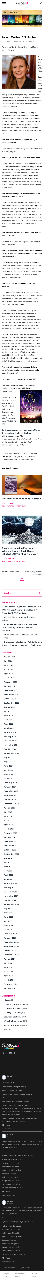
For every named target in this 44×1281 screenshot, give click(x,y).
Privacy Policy (6, 1275)
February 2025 (10, 732)
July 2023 (8, 812)
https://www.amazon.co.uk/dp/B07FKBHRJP (9, 421)
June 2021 (8, 917)
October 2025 (10, 699)
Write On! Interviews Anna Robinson (21, 499)
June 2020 (8, 967)
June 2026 (8, 665)
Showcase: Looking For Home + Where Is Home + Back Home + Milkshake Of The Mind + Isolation (20, 551)
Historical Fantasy (9, 456)
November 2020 (11, 946)
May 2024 (8, 770)
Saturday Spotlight (15, 1017)
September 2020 (11, 955)
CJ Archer (23, 453)
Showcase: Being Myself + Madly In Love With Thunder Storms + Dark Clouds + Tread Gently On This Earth (21, 610)
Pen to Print (11, 1076)
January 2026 (10, 686)
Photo (8, 1125)
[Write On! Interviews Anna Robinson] (22, 485)
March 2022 (9, 879)
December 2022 (11, 841)
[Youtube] (14, 1053)
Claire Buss (33, 453)
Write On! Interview (10, 459)
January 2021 (10, 938)
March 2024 (9, 779)
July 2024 (8, 762)
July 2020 (8, 963)
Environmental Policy (20, 1275)
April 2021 (8, 925)
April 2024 (8, 774)
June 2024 (8, 766)
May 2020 (8, 971)
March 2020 (9, 980)
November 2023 (11, 795)
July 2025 (8, 711)
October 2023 (10, 799)
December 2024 (11, 741)
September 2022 (11, 854)
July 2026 (8, 661)
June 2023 (8, 816)
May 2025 (8, 720)
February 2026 (10, 682)
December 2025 (11, 690)
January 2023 (10, 837)
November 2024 (11, 745)
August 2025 (9, 707)
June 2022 (8, 867)
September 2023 (11, 804)
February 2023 (10, 833)
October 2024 (10, 749)
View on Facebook (6, 1129)
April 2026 (8, 674)
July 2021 (8, 913)
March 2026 (9, 678)
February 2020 (10, 984)
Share (14, 1129)
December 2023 (11, 791)
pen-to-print (21, 456)
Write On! (31, 456)
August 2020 (10, 959)
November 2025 (11, 695)
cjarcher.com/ (7, 388)
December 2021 (11, 892)
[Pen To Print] (22, 3)
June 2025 (8, 716)
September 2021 (11, 904)
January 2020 (10, 988)
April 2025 (8, 724)
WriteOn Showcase (15, 1025)
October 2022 (10, 850)
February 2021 (10, 934)
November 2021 (11, 896)
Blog (8, 1029)
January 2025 (10, 737)
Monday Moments (14, 1013)
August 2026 (9, 657)
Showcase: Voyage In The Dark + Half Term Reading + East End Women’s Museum (20, 627)
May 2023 (8, 820)
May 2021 (8, 921)
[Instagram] (10, 1053)
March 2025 (9, 728)
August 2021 (9, 909)
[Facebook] (7, 1053)
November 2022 (11, 846)
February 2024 (10, 783)
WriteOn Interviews (27, 42)
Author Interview (13, 453)
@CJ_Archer (12, 391)
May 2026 (8, 669)
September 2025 (11, 703)
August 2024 (10, 758)
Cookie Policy (35, 1275)
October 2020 (10, 951)
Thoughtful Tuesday (15, 1008)
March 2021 (9, 930)
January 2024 (10, 787)
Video (8, 1191)
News (16, 42)
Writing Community (25, 459)
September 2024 (11, 753)
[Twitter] (3, 1053)
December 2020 (11, 942)
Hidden (9, 1000)
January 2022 (10, 888)
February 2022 (10, 883)
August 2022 (9, 858)
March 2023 (9, 829)
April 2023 (8, 825)
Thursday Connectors (16, 1004)
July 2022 (8, 862)
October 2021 (10, 900)
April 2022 (8, 875)
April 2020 (8, 976)
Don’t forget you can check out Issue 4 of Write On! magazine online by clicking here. (21, 432)
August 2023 (9, 808)
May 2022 (8, 871)
